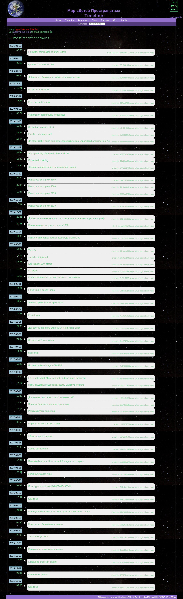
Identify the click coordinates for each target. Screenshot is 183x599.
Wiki (115, 20)
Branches (83, 20)
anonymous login (22, 32)
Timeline (70, 20)
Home (58, 20)
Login (124, 20)
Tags (95, 20)
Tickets (105, 20)
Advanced (82, 24)
